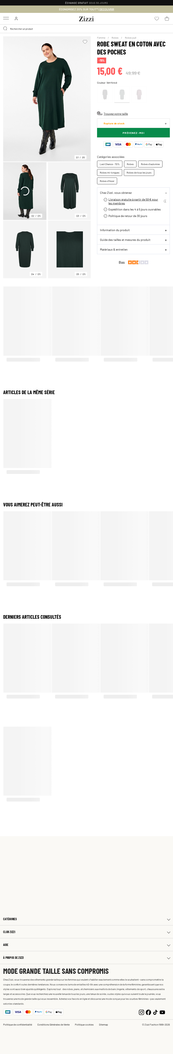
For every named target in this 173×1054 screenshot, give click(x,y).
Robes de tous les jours (139, 172)
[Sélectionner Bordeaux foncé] (139, 94)
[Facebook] (148, 1012)
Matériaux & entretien (114, 249)
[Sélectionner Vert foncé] (122, 94)
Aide (5, 945)
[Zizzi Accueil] (86, 18)
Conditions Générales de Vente (53, 1024)
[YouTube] (162, 1012)
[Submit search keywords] (5, 29)
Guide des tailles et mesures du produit (125, 239)
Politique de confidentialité (17, 1024)
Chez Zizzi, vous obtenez (116, 192)
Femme (101, 37)
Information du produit (115, 230)
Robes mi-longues (109, 172)
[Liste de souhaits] (85, 41)
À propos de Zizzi (13, 957)
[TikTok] (155, 1012)
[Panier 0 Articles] (167, 19)
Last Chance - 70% (110, 164)
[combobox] (86, 28)
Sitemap (103, 1024)
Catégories (10, 919)
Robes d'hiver (107, 181)
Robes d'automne (150, 164)
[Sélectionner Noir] (105, 94)
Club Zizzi (9, 932)
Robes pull (130, 37)
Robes (115, 37)
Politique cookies (84, 1024)
